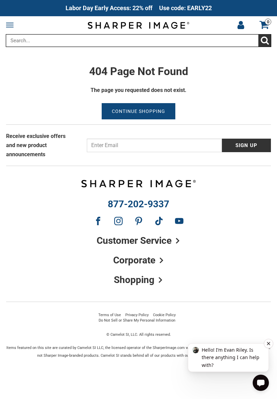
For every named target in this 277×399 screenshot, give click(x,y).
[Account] (241, 25)
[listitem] (139, 8)
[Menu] (11, 25)
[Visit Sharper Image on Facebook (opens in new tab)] (98, 221)
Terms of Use (109, 314)
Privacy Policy (137, 314)
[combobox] (138, 40)
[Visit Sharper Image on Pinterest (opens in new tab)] (138, 221)
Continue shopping (138, 111)
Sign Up (246, 145)
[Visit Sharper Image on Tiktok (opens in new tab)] (159, 221)
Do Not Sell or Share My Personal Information (137, 320)
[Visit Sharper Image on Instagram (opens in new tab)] (118, 221)
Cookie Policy (164, 314)
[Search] (264, 40)
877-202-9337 (138, 204)
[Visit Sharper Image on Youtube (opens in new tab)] (179, 221)
